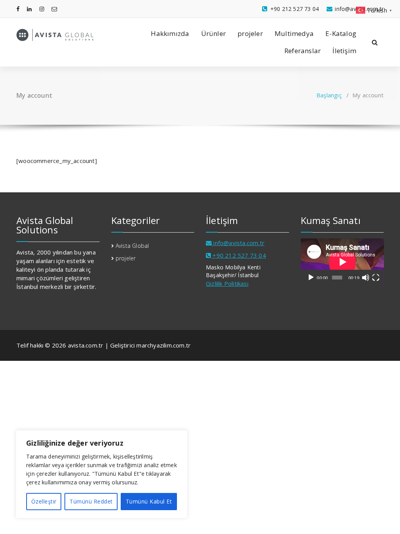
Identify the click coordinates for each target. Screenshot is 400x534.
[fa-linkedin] (29, 9)
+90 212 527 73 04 (238, 255)
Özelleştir (44, 501)
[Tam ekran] (376, 277)
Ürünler (213, 33)
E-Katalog (340, 33)
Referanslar (302, 50)
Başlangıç (329, 95)
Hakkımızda (170, 33)
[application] (342, 261)
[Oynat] (311, 277)
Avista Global (132, 245)
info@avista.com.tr (238, 243)
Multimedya (294, 33)
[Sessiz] (366, 277)
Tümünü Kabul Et (149, 501)
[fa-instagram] (41, 9)
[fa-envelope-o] (54, 9)
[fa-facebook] (18, 9)
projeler (250, 33)
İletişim (344, 50)
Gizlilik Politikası (227, 283)
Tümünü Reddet (91, 501)
